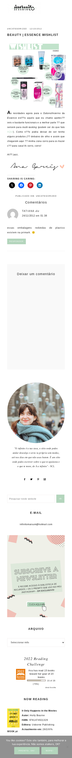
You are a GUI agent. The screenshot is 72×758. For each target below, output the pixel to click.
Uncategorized (17, 29)
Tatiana (28, 211)
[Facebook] (26, 479)
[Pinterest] (39, 479)
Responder (16, 241)
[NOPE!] (67, 747)
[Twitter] (33, 479)
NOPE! (50, 751)
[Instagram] (46, 479)
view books (50, 687)
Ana (30, 670)
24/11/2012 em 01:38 (34, 215)
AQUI (10, 132)
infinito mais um (28, 7)
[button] (61, 5)
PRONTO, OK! (27, 751)
